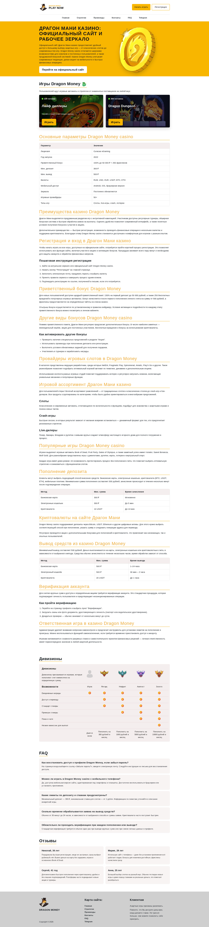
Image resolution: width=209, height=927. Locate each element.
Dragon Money (49, 910)
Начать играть (141, 7)
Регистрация (161, 7)
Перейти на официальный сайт (63, 69)
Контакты (116, 18)
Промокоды (99, 18)
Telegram (143, 18)
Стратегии (81, 18)
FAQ (130, 18)
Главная (65, 18)
